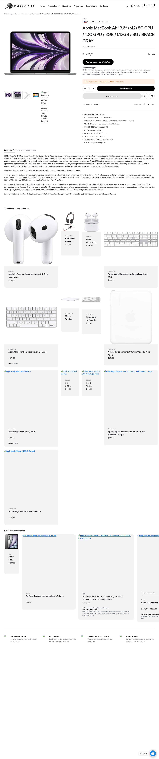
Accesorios (111, 271)
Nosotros (66, 6)
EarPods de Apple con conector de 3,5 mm (45, 596)
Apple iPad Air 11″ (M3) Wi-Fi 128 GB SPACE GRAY (11, 558)
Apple (11, 14)
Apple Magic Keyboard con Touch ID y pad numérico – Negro (126, 433)
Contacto (104, 6)
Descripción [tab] (9, 150)
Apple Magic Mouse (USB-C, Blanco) (24, 511)
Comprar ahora (112, 96)
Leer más (70, 305)
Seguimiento (91, 6)
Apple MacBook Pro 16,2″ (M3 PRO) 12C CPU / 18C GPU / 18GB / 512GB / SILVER (102, 598)
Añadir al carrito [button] (31, 263)
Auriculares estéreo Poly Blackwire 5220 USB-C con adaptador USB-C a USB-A (70, 240)
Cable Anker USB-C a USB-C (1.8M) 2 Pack (89, 385)
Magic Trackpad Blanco (69, 318)
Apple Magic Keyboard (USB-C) (22, 432)
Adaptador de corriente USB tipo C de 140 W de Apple (129, 353)
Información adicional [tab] (26, 150)
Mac (16, 14)
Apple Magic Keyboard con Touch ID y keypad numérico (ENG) (91, 319)
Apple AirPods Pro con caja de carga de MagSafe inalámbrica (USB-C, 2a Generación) (91, 241)
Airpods (11, 271)
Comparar (152, 96)
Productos (52, 6)
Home (42, 6)
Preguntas (78, 6)
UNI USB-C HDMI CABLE (68, 385)
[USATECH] (19, 6)
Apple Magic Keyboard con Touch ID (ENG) (27, 352)
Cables (67, 380)
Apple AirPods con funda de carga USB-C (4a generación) (28, 275)
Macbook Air (24, 14)
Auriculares (69, 235)
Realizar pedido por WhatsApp (98, 62)
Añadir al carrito (126, 89)
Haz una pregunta (92, 104)
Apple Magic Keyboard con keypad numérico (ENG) (128, 275)
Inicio (6, 14)
